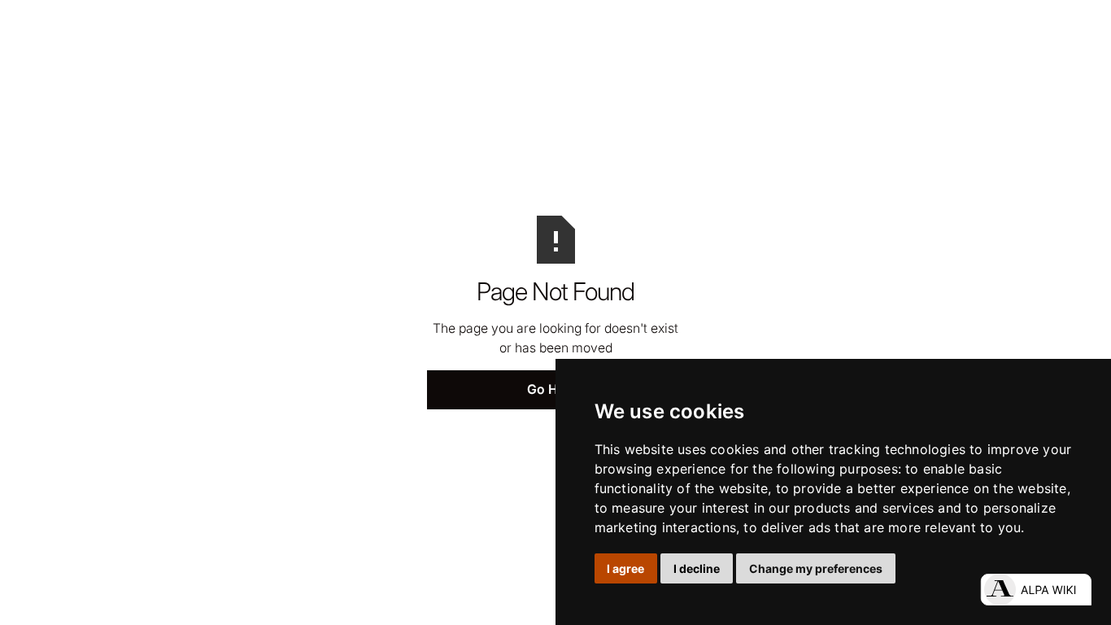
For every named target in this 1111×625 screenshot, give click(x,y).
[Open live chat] (1035, 589)
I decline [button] (696, 568)
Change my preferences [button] (815, 568)
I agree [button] (625, 568)
